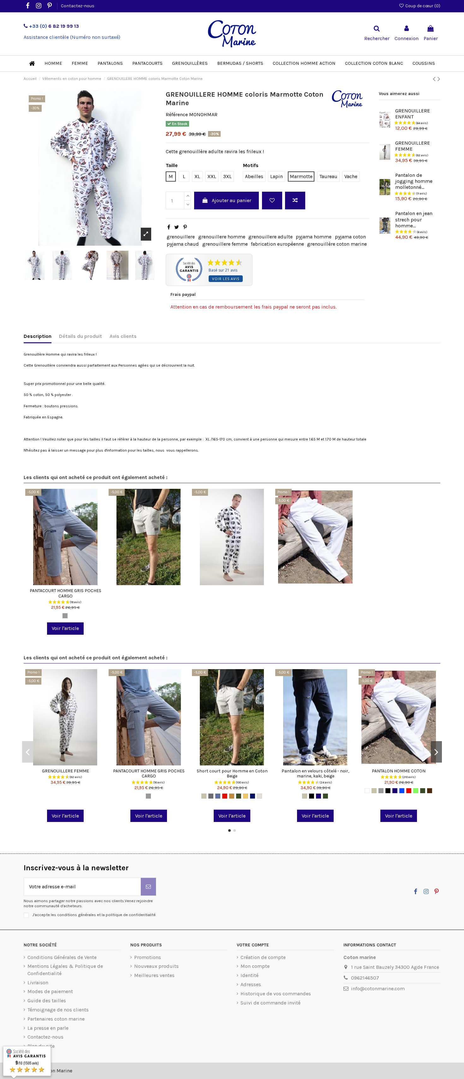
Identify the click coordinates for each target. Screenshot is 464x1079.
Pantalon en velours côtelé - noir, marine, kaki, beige (315, 773)
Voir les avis (225, 278)
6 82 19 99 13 (54, 26)
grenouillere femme (225, 244)
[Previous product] (435, 79)
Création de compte (263, 957)
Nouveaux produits (156, 966)
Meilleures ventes (154, 975)
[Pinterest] (185, 227)
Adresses (251, 984)
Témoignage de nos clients (58, 1010)
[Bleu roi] (401, 790)
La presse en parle (47, 1028)
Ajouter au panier (231, 200)
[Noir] (311, 796)
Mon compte (255, 966)
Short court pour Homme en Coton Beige (232, 773)
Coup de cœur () (422, 6)
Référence (177, 114)
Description (37, 336)
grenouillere (181, 237)
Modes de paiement (50, 991)
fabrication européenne (277, 244)
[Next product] (438, 79)
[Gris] (65, 615)
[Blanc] (367, 790)
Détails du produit (80, 336)
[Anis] (415, 790)
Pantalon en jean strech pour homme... (413, 219)
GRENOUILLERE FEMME (65, 771)
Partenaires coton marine (56, 1019)
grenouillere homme (221, 237)
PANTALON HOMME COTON (398, 771)
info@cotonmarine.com (378, 989)
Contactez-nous (77, 6)
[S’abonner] (148, 887)
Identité (250, 975)
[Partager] (168, 227)
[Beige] (203, 796)
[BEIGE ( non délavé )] (259, 796)
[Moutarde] (245, 796)
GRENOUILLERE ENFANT (412, 114)
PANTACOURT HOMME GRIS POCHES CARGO (65, 593)
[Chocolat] (429, 790)
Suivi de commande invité (270, 1003)
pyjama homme (313, 237)
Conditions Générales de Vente (62, 957)
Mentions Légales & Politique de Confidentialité (65, 969)
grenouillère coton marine (337, 244)
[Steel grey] (210, 796)
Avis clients (123, 336)
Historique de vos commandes (276, 994)
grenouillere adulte (270, 237)
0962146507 (365, 978)
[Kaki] (238, 796)
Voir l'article (65, 628)
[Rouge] (224, 796)
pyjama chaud (183, 244)
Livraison (37, 983)
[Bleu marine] (318, 796)
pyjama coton (350, 237)
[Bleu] (217, 796)
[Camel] (231, 796)
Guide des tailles (46, 1001)
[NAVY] (252, 796)
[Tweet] (176, 227)
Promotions (147, 957)
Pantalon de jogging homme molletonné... (413, 181)
